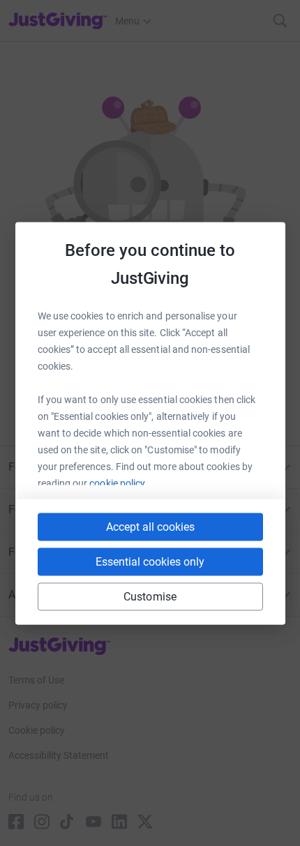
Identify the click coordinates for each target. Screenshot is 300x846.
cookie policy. (118, 482)
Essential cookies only (150, 561)
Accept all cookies (150, 526)
